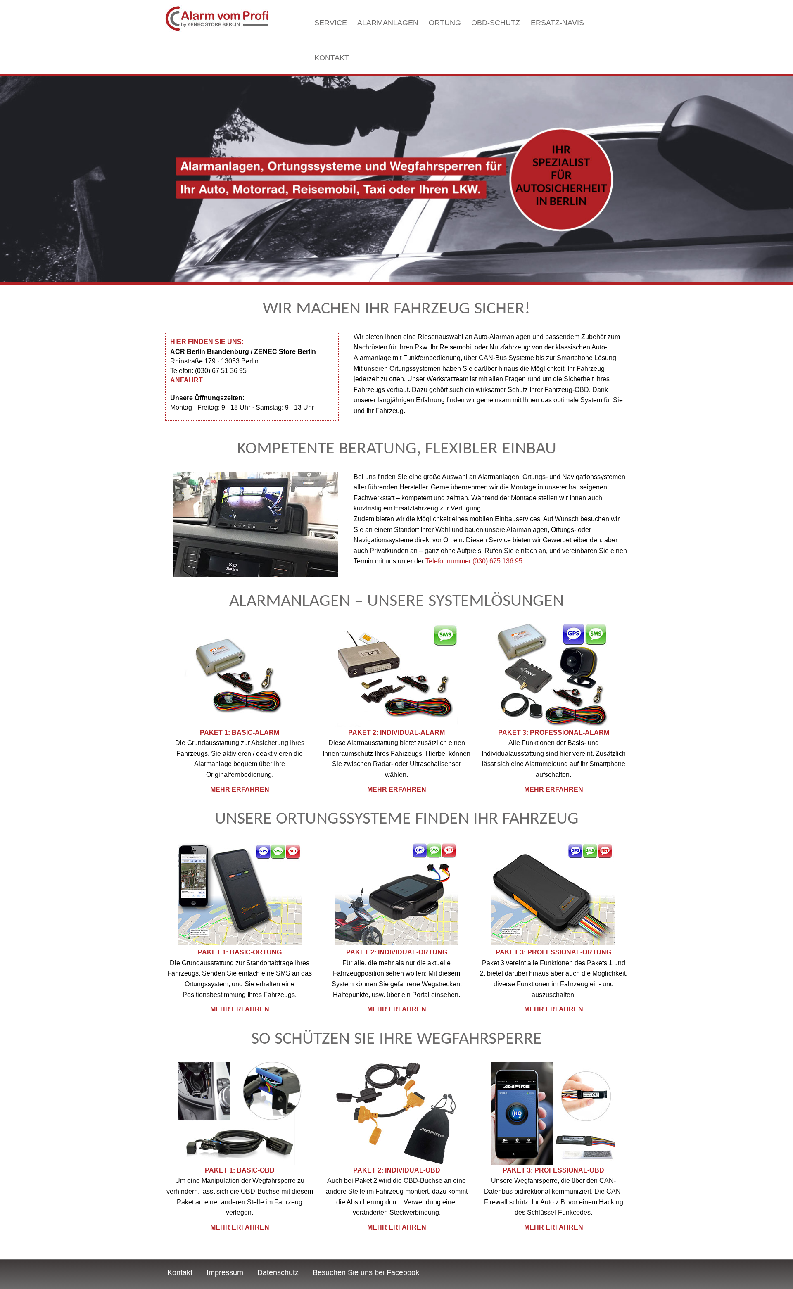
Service (330, 23)
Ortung (445, 23)
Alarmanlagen (387, 23)
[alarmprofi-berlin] (216, 19)
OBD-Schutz (495, 23)
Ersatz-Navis (557, 23)
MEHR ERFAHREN (239, 789)
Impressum (225, 1272)
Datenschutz (278, 1272)
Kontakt (331, 58)
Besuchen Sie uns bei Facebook (366, 1272)
